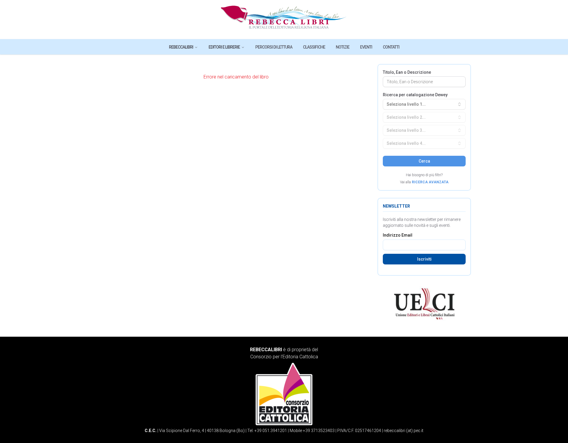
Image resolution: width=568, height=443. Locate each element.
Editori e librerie (224, 47)
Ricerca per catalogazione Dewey (415, 94)
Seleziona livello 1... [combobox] (406, 104)
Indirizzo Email (397, 235)
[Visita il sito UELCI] (424, 304)
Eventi (366, 47)
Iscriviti (424, 259)
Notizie (342, 47)
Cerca (424, 161)
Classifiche (314, 47)
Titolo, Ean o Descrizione (407, 72)
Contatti (391, 47)
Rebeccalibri (181, 47)
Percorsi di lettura (273, 47)
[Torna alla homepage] (284, 19)
